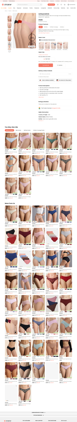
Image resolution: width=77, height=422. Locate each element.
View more (41, 97)
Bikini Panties (15, 10)
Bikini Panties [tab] (18, 130)
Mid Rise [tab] (45, 27)
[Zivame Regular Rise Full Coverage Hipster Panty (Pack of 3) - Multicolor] (65, 214)
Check (69, 74)
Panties (10, 10)
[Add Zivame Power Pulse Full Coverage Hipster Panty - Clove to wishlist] (71, 341)
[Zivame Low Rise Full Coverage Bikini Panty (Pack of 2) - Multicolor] (11, 141)
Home (6, 10)
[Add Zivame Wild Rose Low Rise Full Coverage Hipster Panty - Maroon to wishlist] (57, 274)
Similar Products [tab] (9, 130)
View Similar (32, 46)
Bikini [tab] (41, 27)
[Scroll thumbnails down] (9, 51)
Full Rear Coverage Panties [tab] (38, 130)
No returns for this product (65, 80)
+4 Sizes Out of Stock (43, 54)
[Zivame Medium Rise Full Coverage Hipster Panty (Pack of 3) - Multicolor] (25, 303)
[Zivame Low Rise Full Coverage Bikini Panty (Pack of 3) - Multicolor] (25, 141)
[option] (9, 19)
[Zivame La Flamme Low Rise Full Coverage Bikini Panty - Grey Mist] (11, 163)
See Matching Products (43, 33)
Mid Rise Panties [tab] (27, 130)
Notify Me (46, 65)
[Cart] (65, 4)
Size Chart (48, 59)
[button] (41, 4)
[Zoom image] (24, 30)
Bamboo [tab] (62, 27)
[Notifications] (57, 4)
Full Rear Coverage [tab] (54, 27)
